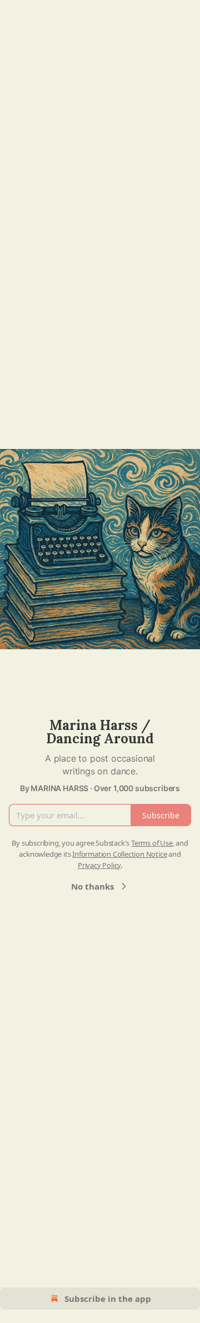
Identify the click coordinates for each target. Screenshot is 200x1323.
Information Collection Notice (119, 854)
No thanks (92, 886)
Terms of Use (152, 843)
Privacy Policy (99, 865)
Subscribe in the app (107, 1298)
